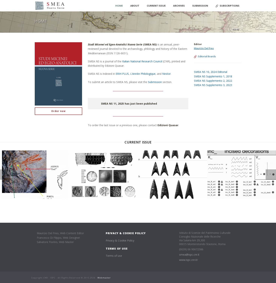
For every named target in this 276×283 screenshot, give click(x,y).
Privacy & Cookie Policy (120, 240)
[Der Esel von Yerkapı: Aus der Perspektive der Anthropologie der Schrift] (39, 164)
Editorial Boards (207, 56)
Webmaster (104, 277)
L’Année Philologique (142, 73)
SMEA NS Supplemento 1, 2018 (213, 76)
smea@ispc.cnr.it (189, 254)
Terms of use (114, 255)
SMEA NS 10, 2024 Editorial (210, 72)
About (134, 5)
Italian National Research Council (142, 61)
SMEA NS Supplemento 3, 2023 (213, 85)
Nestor (166, 73)
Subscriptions (229, 5)
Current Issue (156, 5)
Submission (200, 5)
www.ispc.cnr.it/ (188, 260)
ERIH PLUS (122, 73)
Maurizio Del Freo (204, 48)
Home (119, 5)
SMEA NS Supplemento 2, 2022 (213, 80)
